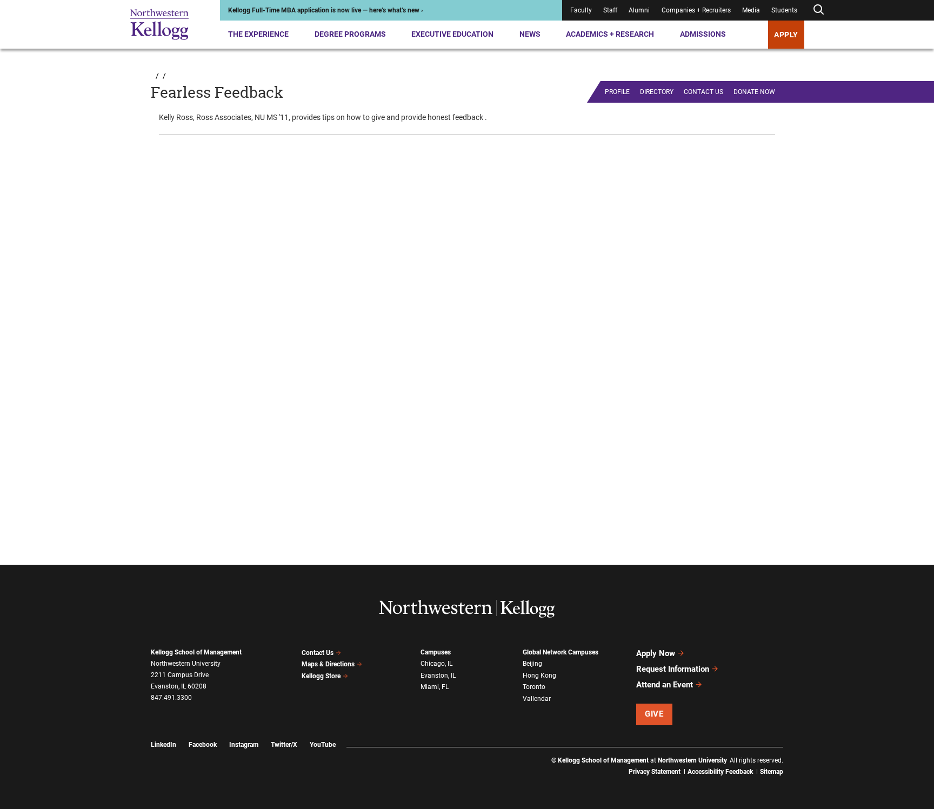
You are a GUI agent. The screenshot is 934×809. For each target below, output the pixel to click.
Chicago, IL (436, 663)
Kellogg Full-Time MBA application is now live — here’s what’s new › (325, 10)
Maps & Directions (328, 664)
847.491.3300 (171, 697)
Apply (786, 34)
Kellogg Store (321, 676)
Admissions (703, 34)
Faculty (581, 10)
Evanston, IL (438, 675)
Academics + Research (610, 34)
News (530, 34)
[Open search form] (818, 10)
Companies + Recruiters (696, 10)
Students (784, 10)
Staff (610, 10)
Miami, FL (435, 687)
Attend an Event (664, 685)
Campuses (436, 652)
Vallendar (537, 699)
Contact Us (317, 653)
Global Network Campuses (560, 652)
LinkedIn (163, 744)
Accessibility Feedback (720, 771)
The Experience (258, 34)
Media (751, 10)
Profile (617, 92)
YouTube (323, 744)
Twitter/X (284, 744)
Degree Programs (350, 34)
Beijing (532, 663)
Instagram (243, 744)
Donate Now (754, 92)
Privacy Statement (655, 771)
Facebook (203, 744)
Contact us (703, 92)
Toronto (534, 687)
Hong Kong (539, 675)
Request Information (672, 669)
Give (654, 714)
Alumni (639, 10)
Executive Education (452, 34)
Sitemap (771, 771)
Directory (656, 92)
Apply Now (655, 653)
